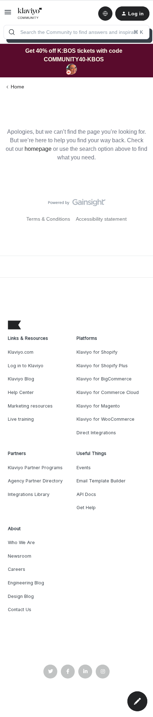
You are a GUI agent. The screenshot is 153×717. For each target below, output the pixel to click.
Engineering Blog (26, 582)
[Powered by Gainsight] (76, 204)
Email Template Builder (101, 480)
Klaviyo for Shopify (96, 352)
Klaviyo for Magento (98, 406)
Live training (21, 419)
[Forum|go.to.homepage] (30, 13)
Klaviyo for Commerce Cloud (107, 392)
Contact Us (19, 609)
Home (17, 86)
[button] (8, 14)
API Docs (86, 494)
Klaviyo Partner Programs (35, 467)
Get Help (86, 507)
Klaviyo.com (20, 352)
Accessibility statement (101, 219)
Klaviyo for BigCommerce (104, 378)
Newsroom (19, 556)
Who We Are (21, 542)
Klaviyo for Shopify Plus (102, 365)
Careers (16, 569)
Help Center (21, 392)
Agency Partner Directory (35, 480)
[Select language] (105, 13)
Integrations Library (28, 494)
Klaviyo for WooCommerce (105, 419)
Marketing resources (30, 406)
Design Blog (21, 596)
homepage (38, 149)
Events (83, 467)
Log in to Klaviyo (25, 365)
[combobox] (76, 32)
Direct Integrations (96, 432)
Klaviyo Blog (21, 378)
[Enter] (12, 32)
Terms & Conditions (48, 219)
